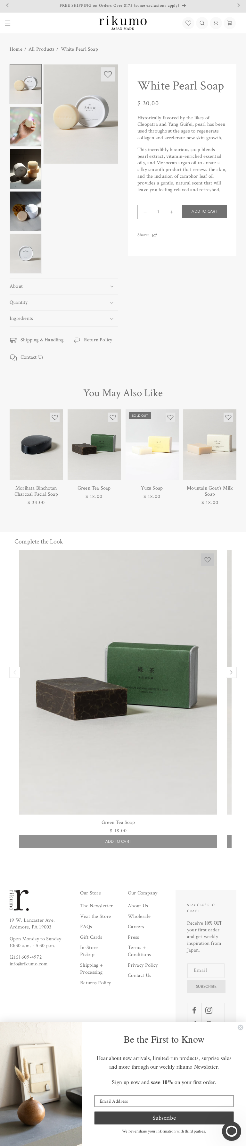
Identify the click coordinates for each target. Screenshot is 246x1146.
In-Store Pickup (89, 951)
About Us (138, 905)
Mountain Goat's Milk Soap (210, 491)
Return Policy (98, 340)
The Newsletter (96, 905)
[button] (202, 23)
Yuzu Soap (152, 488)
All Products (41, 49)
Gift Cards (91, 937)
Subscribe (206, 986)
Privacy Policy (143, 965)
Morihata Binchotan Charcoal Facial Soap (36, 491)
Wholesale (139, 916)
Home (16, 49)
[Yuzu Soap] (152, 444)
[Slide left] (14, 672)
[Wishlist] (188, 23)
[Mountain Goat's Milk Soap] (209, 444)
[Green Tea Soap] (94, 444)
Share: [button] (143, 235)
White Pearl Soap (79, 49)
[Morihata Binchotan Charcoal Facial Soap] (36, 444)
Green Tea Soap (94, 488)
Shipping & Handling (41, 340)
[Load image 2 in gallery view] (26, 127)
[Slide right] (231, 672)
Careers (136, 926)
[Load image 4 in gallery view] (26, 211)
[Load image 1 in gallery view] (26, 84)
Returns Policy (95, 982)
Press (133, 937)
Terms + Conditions (139, 951)
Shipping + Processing (91, 969)
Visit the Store (95, 916)
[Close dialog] (240, 1027)
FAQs (86, 926)
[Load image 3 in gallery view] (26, 169)
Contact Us (32, 357)
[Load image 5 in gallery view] (26, 254)
